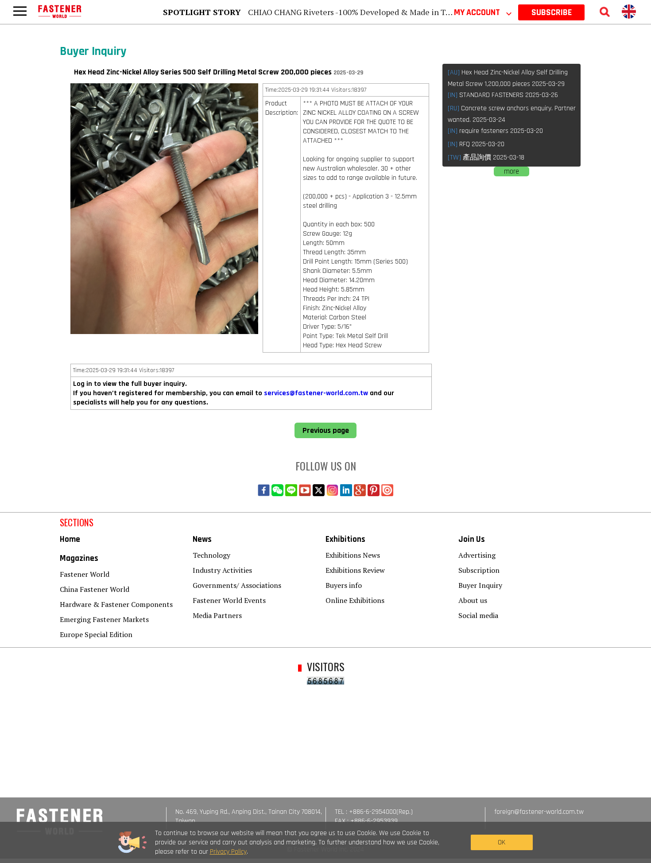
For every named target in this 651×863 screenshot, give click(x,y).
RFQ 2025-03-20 (476, 144)
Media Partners (217, 615)
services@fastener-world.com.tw (316, 393)
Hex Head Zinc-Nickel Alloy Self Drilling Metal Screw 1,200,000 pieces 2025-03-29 (508, 78)
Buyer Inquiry (480, 585)
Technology (211, 555)
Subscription (479, 570)
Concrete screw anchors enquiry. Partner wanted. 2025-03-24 (512, 114)
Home (70, 539)
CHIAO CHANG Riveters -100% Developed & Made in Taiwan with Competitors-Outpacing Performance (434, 12)
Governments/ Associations (237, 585)
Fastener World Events (229, 600)
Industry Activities (222, 570)
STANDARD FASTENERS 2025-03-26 (503, 95)
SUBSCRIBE (551, 12)
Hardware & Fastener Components (116, 604)
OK (501, 842)
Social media (478, 615)
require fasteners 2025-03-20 (495, 131)
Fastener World (84, 574)
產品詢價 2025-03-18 (486, 157)
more (511, 171)
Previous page (325, 430)
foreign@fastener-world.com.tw (539, 811)
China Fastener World (94, 589)
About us (472, 600)
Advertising (477, 555)
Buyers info (344, 585)
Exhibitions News (353, 555)
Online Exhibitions (355, 600)
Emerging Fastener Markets (104, 619)
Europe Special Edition (96, 634)
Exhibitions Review (355, 570)
